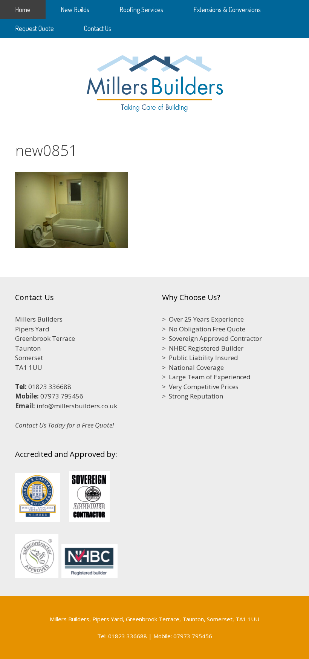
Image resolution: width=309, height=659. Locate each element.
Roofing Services (141, 9)
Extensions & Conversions (227, 9)
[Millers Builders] (154, 81)
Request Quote (34, 28)
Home (23, 9)
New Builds (75, 9)
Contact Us (97, 28)
